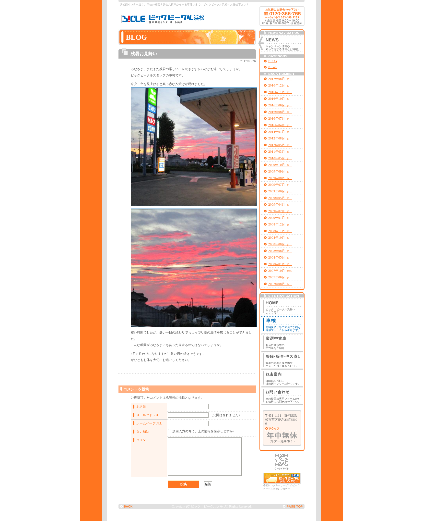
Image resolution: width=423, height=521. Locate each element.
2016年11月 (280, 92)
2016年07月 (280, 118)
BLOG (272, 61)
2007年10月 (280, 271)
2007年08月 (280, 284)
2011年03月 (280, 151)
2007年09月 (280, 277)
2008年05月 (280, 257)
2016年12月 (280, 85)
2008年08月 (280, 251)
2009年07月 (280, 184)
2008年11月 (280, 231)
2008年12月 (280, 224)
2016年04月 (280, 125)
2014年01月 (280, 132)
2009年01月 (280, 218)
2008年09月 (280, 244)
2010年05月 (280, 158)
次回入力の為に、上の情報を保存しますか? (203, 431)
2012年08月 (280, 138)
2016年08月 (280, 112)
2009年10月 (280, 165)
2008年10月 (280, 237)
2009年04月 (280, 204)
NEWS (272, 67)
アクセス (273, 428)
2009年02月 (280, 211)
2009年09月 (280, 171)
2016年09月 (280, 105)
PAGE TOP (293, 506)
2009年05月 (280, 198)
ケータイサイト (281, 461)
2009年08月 (280, 178)
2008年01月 (280, 264)
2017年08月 (280, 79)
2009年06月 (280, 191)
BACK (126, 506)
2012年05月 (280, 145)
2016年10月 (280, 98)
